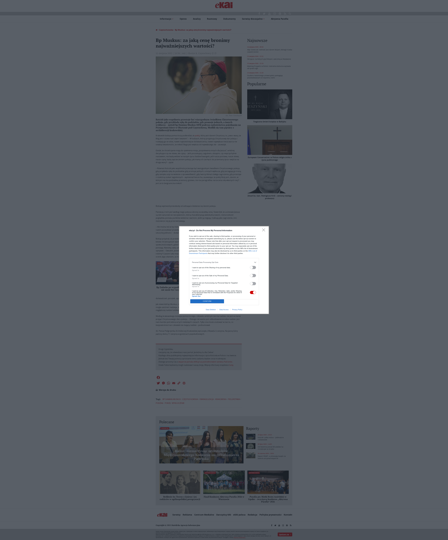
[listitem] (224, 262)
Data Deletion (211, 310)
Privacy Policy (237, 310)
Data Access (224, 310)
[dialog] (224, 270)
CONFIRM (207, 301)
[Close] (264, 230)
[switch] (253, 267)
